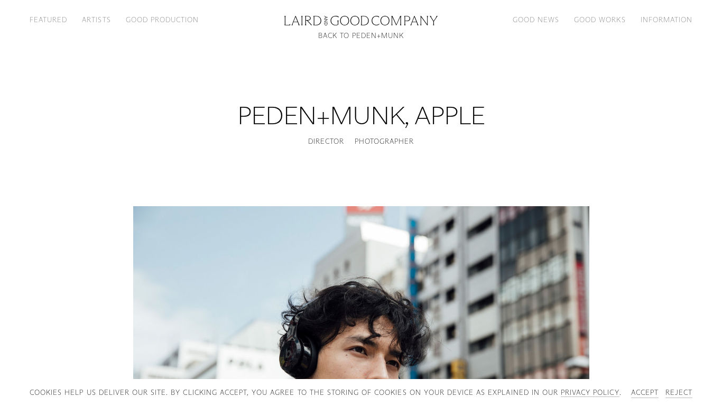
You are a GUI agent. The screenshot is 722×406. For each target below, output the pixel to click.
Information (666, 19)
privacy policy (590, 392)
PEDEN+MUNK (320, 115)
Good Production (162, 19)
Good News (536, 19)
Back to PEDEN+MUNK (361, 35)
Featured (48, 19)
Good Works (599, 19)
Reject (678, 392)
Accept (645, 392)
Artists (96, 19)
